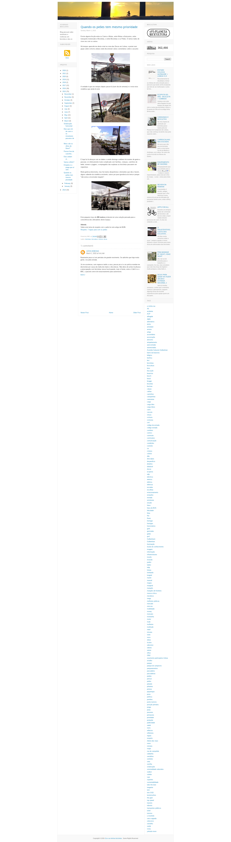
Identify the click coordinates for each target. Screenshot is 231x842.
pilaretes (150, 686)
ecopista (150, 472)
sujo (148, 777)
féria (148, 513)
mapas (149, 583)
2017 (64, 85)
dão (148, 456)
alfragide (150, 316)
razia (148, 728)
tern (148, 790)
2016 (64, 88)
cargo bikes (151, 407)
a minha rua (151, 306)
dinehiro (149, 464)
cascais (149, 412)
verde (149, 826)
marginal (150, 585)
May (66, 115)
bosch (149, 376)
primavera (150, 715)
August (67, 106)
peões (149, 681)
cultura (149, 453)
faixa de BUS (151, 508)
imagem (150, 549)
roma (149, 743)
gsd (148, 536)
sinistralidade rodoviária (155, 769)
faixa (148, 505)
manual (149, 580)
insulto (149, 557)
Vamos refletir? (69, 162)
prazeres (150, 712)
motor (149, 619)
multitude (150, 627)
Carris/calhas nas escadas (163, 141)
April (66, 118)
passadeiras (151, 673)
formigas (150, 523)
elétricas (150, 485)
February (67, 183)
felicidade (150, 510)
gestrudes (150, 531)
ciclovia (100, 239)
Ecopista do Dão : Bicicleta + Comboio (163, 97)
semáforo (150, 756)
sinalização (151, 767)
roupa (149, 748)
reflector (150, 730)
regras (149, 736)
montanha (150, 617)
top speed (150, 800)
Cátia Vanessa (92, 251)
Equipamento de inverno (163, 163)
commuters (151, 438)
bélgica (149, 355)
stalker (149, 772)
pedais (149, 676)
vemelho (150, 824)
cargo (149, 402)
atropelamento (152, 342)
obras (149, 640)
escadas (150, 487)
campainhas (151, 397)
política (149, 697)
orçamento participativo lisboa (157, 658)
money (149, 611)
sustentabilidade (152, 782)
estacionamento (152, 492)
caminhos (150, 394)
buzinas (149, 386)
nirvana (149, 632)
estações (150, 495)
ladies (149, 565)
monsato (150, 614)
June (66, 112)
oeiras (149, 650)
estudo (149, 503)
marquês (150, 588)
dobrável (150, 466)
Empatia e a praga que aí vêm (69, 167)
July (66, 109)
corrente (150, 446)
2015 (64, 91)
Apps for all (163, 207)
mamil (149, 578)
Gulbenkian (151, 541)
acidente (150, 311)
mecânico (150, 596)
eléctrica (150, 477)
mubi (148, 622)
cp (148, 448)
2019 (64, 79)
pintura (149, 689)
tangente (150, 787)
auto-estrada (151, 345)
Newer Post (85, 313)
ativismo (150, 340)
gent (148, 529)
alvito (149, 324)
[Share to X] (103, 236)
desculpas (150, 459)
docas (105, 239)
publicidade (151, 723)
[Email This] (98, 236)
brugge (149, 381)
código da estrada (153, 425)
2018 (64, 82)
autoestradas (151, 347)
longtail (149, 575)
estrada (149, 498)
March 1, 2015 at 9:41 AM (95, 253)
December (68, 94)
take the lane (151, 785)
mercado (150, 604)
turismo (149, 813)
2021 (64, 73)
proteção (150, 720)
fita (148, 516)
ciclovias (150, 420)
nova (148, 637)
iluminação (150, 544)
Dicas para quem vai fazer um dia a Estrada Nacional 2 (164, 279)
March (66, 121)
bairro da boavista (153, 353)
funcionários (151, 526)
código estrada (152, 428)
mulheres (150, 624)
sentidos (150, 759)
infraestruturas (152, 554)
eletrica (149, 479)
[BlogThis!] (100, 236)
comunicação (151, 441)
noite (148, 635)
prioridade (150, 717)
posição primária (152, 705)
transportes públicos (154, 808)
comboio (150, 430)
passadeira (151, 671)
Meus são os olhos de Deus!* (68, 146)
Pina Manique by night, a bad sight (163, 254)
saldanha (150, 754)
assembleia (151, 334)
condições (150, 443)
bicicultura (95, 239)
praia (148, 710)
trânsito (149, 805)
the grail (150, 798)
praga (149, 707)
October (67, 100)
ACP (148, 314)
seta (148, 761)
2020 (64, 76)
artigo (149, 332)
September (68, 103)
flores (149, 518)
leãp (148, 567)
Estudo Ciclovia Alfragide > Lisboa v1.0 (162, 73)
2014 (64, 190)
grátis (149, 534)
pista (148, 694)
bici (148, 360)
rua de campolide (153, 751)
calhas (149, 391)
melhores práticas (153, 601)
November (68, 97)
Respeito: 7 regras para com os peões (94, 230)
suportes (150, 779)
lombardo (150, 572)
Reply (82, 275)
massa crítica (152, 593)
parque (149, 663)
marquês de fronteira (154, 591)
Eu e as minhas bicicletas (113, 838)
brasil (149, 378)
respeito (150, 738)
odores (149, 648)
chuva (149, 415)
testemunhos (151, 795)
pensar (149, 679)
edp (148, 474)
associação (151, 337)
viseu (149, 829)
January (67, 186)
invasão (149, 560)
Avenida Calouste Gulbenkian (157, 350)
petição (149, 684)
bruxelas (150, 384)
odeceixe (150, 645)
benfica (149, 358)
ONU (148, 655)
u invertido (150, 816)
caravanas (150, 399)
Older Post (137, 313)
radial (149, 725)
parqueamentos (152, 668)
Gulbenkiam (151, 539)
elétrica (149, 482)
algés (149, 319)
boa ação (150, 371)
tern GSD (150, 792)
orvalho (149, 660)
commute (150, 435)
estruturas (150, 500)
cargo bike (150, 404)
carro (149, 410)
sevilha (149, 764)
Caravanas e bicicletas (163, 118)
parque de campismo (154, 666)
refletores (150, 733)
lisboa (149, 570)
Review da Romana (161, 186)
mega (149, 598)
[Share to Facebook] (105, 236)
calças (149, 389)
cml (148, 422)
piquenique (150, 692)
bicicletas (88, 239)
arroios (149, 329)
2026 (64, 70)
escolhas (150, 490)
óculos (149, 642)
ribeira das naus (152, 741)
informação (151, 552)
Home (111, 313)
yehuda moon (151, 831)
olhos (149, 653)
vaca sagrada (151, 818)
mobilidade (150, 609)
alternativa (150, 322)
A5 (148, 309)
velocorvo (150, 821)
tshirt (149, 811)
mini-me (150, 606)
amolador (150, 327)
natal (148, 629)
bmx (148, 368)
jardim (149, 562)
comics (149, 433)
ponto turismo (152, 702)
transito (149, 803)
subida (149, 774)
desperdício (151, 461)
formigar (150, 521)
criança (149, 451)
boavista (150, 373)
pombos (150, 699)
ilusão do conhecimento (155, 547)
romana (149, 746)
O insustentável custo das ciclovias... (163, 231)
